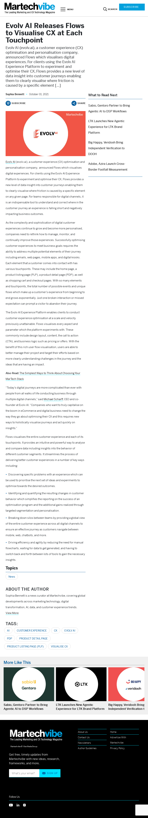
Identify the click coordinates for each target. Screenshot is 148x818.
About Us (83, 732)
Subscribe (131, 7)
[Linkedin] (20, 805)
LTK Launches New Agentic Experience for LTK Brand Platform (106, 127)
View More (12, 613)
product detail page (33, 638)
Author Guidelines (87, 748)
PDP (9, 638)
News (11, 576)
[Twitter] (13, 805)
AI (8, 630)
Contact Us (84, 737)
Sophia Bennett (15, 94)
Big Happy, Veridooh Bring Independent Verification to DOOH (106, 148)
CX (55, 630)
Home (113, 732)
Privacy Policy (117, 748)
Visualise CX (59, 646)
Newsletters (84, 742)
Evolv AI (69, 630)
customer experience (32, 630)
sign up (52, 773)
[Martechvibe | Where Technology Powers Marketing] (30, 8)
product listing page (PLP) (25, 646)
